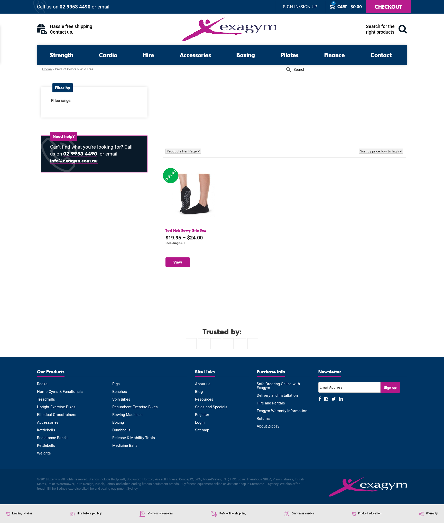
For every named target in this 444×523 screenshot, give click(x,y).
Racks (42, 384)
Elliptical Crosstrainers (56, 415)
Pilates (290, 55)
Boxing (245, 55)
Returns (263, 419)
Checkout (388, 6)
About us (202, 384)
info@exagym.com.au (74, 160)
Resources (204, 399)
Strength (61, 55)
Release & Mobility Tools (133, 438)
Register (202, 415)
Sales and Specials (211, 407)
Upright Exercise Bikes (56, 407)
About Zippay (268, 426)
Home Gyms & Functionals (60, 392)
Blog (199, 392)
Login (200, 422)
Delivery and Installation (277, 396)
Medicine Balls (124, 446)
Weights (44, 453)
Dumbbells (121, 430)
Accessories (195, 55)
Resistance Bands (52, 438)
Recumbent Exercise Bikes (135, 407)
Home (47, 69)
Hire (148, 55)
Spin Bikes (121, 399)
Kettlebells (46, 430)
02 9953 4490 (75, 7)
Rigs (116, 384)
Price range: (61, 100)
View (177, 262)
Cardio (108, 55)
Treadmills (46, 399)
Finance (334, 55)
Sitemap (202, 430)
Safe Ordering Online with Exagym (278, 386)
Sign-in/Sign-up (300, 7)
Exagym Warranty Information (282, 411)
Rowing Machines (127, 415)
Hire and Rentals (271, 403)
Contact (381, 55)
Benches (119, 392)
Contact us (61, 32)
